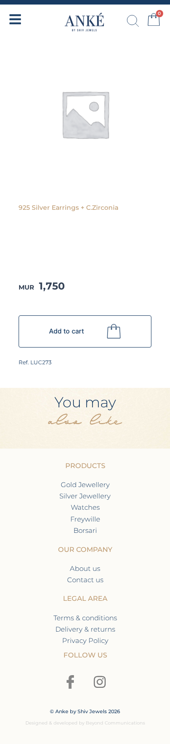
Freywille (85, 519)
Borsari (85, 530)
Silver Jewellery (85, 496)
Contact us (85, 579)
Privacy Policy (85, 640)
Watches (85, 507)
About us (85, 568)
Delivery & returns (85, 629)
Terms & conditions (85, 618)
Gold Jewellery (85, 484)
